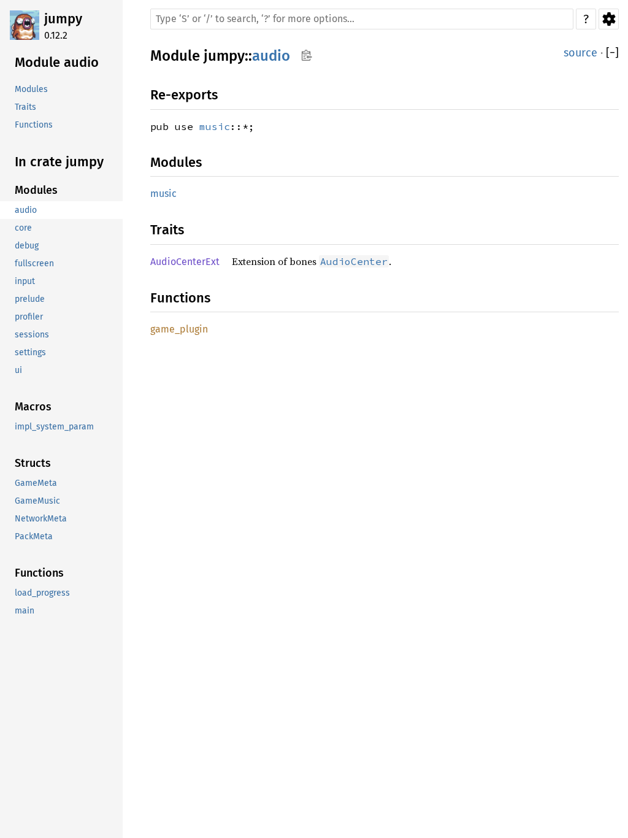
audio (271, 55)
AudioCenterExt (185, 261)
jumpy (63, 18)
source (580, 53)
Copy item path (306, 55)
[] (612, 53)
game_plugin (179, 329)
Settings (609, 19)
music (214, 126)
